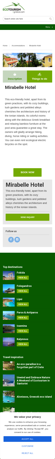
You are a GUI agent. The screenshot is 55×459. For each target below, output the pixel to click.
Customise (27, 446)
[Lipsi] (9, 302)
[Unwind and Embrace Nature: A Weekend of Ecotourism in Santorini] (9, 380)
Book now (27, 172)
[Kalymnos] (9, 341)
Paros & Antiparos (27, 312)
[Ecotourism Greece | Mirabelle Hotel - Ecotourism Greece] (14, 7)
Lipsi (19, 299)
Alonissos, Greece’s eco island (34, 396)
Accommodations (18, 46)
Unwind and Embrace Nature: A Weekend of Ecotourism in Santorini (33, 380)
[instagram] (17, 239)
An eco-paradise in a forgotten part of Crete (30, 366)
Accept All (27, 439)
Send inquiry (28, 217)
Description (15, 76)
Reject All (27, 453)
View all (22, 278)
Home (5, 46)
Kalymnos (22, 339)
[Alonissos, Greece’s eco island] (9, 397)
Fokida (21, 272)
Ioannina (22, 325)
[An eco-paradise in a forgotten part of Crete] (9, 365)
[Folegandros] (9, 288)
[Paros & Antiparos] (9, 315)
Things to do (39, 76)
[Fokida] (9, 275)
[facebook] (11, 239)
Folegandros (24, 285)
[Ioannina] (9, 328)
